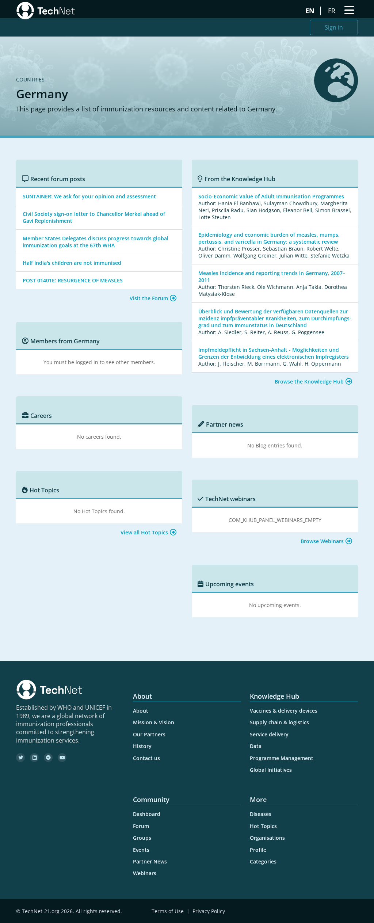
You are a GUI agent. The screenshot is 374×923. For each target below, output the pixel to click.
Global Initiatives (271, 769)
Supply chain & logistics (279, 722)
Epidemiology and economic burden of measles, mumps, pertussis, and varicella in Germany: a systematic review (269, 238)
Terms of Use (168, 911)
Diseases (260, 814)
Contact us (146, 758)
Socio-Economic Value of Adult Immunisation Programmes (271, 196)
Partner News (150, 861)
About (140, 710)
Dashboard (146, 814)
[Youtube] (62, 757)
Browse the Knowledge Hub (309, 381)
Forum (141, 826)
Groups (142, 837)
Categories (263, 861)
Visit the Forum (149, 298)
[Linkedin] (34, 757)
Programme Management (281, 758)
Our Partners (149, 734)
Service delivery (269, 734)
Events (141, 849)
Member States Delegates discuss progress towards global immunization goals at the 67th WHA (95, 242)
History (142, 746)
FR (332, 10)
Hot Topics (263, 826)
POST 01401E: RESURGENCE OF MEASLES (73, 280)
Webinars (144, 873)
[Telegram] (48, 757)
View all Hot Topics (144, 532)
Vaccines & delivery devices (283, 710)
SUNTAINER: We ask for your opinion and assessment (89, 196)
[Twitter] (20, 757)
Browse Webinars (322, 541)
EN (310, 10)
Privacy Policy (208, 911)
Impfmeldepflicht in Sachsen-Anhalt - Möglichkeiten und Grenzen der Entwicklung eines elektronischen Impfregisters (273, 353)
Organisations (267, 837)
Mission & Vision (153, 722)
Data (256, 746)
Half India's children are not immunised (72, 262)
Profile (258, 849)
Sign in (334, 27)
